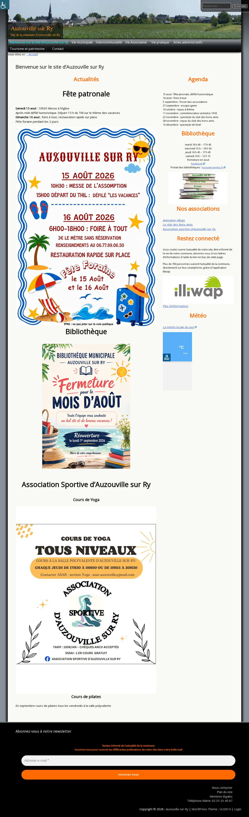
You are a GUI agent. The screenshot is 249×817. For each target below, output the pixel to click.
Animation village (174, 220)
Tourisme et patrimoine (27, 49)
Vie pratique (160, 42)
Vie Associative (136, 42)
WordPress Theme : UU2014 (211, 809)
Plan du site (224, 792)
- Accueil (32, 54)
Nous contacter (222, 788)
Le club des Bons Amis (178, 224)
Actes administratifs (188, 42)
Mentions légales (221, 796)
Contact (58, 49)
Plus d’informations (175, 306)
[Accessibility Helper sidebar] (4, 4)
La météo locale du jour (178, 327)
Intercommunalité (109, 42)
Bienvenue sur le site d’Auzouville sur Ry (39, 42)
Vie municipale (82, 42)
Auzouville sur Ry (32, 28)
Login (237, 809)
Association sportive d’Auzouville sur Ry (189, 229)
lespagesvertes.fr (212, 167)
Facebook (197, 163)
